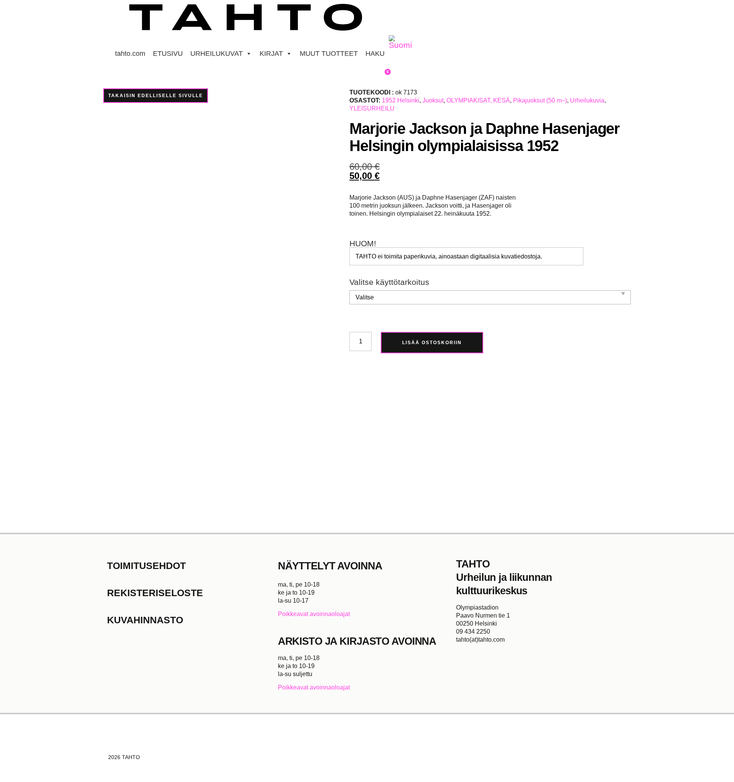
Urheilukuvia (587, 100)
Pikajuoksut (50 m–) (540, 100)
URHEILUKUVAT (216, 53)
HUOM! (362, 244)
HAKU (375, 53)
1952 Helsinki (400, 100)
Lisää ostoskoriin (432, 342)
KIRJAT (271, 53)
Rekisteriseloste (155, 592)
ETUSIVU (168, 53)
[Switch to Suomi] (400, 42)
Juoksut (432, 100)
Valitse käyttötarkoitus (389, 282)
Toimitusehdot (146, 565)
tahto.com (130, 53)
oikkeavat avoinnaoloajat (316, 614)
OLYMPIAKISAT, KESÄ (478, 100)
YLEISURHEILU (372, 108)
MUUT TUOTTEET (329, 53)
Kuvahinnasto (145, 620)
